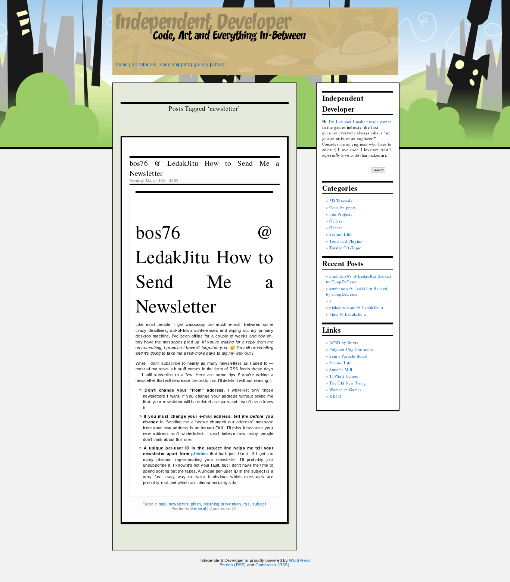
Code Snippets (342, 207)
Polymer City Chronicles (351, 349)
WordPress (300, 560)
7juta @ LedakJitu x (347, 314)
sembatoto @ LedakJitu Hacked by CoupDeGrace (357, 291)
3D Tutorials (340, 200)
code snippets (175, 64)
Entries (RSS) (233, 565)
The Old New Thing (347, 383)
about (218, 64)
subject (259, 504)
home (122, 64)
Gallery (336, 221)
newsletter (178, 504)
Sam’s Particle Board (348, 356)
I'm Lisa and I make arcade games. (361, 121)
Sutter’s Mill (340, 369)
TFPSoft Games (343, 376)
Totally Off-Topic (345, 247)
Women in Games (345, 389)
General (198, 508)
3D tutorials (144, 64)
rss (246, 504)
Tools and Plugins (345, 241)
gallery (201, 64)
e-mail (160, 504)
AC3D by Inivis (343, 342)
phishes (199, 453)
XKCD (335, 396)
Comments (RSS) (272, 565)
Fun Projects (340, 214)
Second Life (340, 234)
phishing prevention (222, 504)
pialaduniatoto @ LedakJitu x (356, 307)
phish (196, 504)
